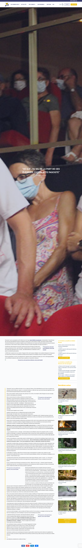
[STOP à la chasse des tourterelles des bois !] (67, 491)
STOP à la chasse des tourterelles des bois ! (67, 496)
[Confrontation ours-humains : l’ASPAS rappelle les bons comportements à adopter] (67, 443)
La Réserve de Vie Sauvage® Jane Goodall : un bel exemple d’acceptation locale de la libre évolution (67, 372)
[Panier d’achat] (60, 4)
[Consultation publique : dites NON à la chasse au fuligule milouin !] (67, 505)
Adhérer (67, 4)
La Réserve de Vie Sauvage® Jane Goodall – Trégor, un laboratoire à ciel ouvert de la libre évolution (67, 368)
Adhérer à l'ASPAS (67, 519)
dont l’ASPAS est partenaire (35, 340)
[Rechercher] (62, 4)
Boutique (49, 4)
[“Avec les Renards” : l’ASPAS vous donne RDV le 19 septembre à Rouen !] (67, 393)
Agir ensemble (40, 4)
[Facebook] (23, 546)
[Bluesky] (36, 546)
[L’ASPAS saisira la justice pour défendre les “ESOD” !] (67, 409)
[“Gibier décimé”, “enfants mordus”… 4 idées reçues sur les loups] (67, 475)
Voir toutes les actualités (64, 357)
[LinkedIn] (32, 546)
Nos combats (32, 4)
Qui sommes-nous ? (15, 4)
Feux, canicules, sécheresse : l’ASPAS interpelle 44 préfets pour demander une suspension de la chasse (66, 433)
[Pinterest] (27, 546)
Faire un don (73, 4)
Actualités (23, 4)
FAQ (53, 4)
